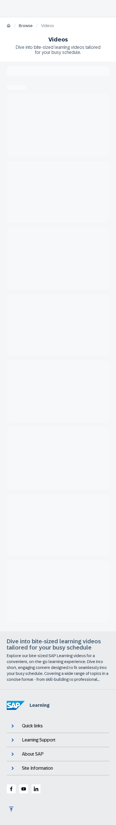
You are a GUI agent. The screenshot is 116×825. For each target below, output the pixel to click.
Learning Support (38, 740)
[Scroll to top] (11, 809)
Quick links (32, 725)
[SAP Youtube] (23, 788)
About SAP (33, 754)
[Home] (8, 26)
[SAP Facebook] (11, 788)
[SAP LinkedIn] (36, 788)
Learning (40, 705)
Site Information (37, 768)
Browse (26, 25)
